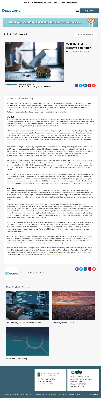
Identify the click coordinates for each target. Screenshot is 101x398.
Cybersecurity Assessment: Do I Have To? (23, 323)
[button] (77, 10)
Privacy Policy (94, 394)
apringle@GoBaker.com (52, 254)
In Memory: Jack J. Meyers (63, 323)
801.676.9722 (81, 384)
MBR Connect (57, 394)
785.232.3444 (48, 384)
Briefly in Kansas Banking (16, 359)
